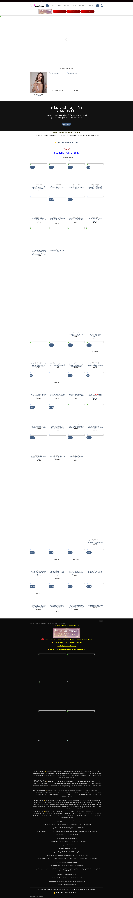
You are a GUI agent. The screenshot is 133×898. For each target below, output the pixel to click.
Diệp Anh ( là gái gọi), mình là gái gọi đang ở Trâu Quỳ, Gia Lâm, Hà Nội (76, 427)
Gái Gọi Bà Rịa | (64, 855)
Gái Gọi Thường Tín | (72, 808)
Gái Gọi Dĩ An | (62, 858)
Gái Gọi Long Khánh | (58, 869)
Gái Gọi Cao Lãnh (72, 874)
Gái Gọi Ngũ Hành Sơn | (72, 831)
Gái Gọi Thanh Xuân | (61, 808)
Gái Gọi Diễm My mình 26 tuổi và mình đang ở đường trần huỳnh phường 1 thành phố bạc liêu (57, 427)
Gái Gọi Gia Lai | (90, 781)
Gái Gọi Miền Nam (39, 790)
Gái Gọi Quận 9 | (81, 815)
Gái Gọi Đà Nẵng (62, 781)
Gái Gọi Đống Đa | (52, 802)
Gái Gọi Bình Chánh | (51, 811)
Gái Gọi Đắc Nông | (72, 781)
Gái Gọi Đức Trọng (80, 841)
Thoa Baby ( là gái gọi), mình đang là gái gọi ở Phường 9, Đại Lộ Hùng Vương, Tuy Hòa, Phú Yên (38, 606)
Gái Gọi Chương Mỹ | (88, 800)
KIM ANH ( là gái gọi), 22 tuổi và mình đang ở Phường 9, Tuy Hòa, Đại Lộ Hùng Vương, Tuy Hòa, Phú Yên (57, 573)
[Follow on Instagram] (99, 1)
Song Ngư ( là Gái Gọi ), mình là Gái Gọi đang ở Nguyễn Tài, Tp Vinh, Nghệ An (38, 573)
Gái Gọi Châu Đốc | (67, 852)
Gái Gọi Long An (48, 794)
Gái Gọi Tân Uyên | (71, 858)
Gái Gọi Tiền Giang (86, 794)
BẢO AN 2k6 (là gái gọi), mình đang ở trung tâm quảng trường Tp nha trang (57, 365)
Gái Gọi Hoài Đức (91, 802)
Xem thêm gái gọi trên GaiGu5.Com (55, 639)
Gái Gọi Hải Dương (49, 773)
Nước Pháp (96, 135)
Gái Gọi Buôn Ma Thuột (71, 834)
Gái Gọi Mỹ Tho (72, 884)
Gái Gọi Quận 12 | (79, 813)
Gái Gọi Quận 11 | (69, 813)
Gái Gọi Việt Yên (78, 821)
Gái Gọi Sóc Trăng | (67, 794)
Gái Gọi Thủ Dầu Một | (81, 858)
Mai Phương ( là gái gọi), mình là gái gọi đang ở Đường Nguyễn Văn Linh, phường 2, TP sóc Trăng (95, 187)
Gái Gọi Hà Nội (40, 773)
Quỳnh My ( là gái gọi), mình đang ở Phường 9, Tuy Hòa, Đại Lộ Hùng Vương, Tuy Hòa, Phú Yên (76, 365)
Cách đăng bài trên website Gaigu (67, 646)
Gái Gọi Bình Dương (93, 790)
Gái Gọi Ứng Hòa (82, 808)
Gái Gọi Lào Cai (89, 773)
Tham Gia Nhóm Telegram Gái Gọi (66, 153)
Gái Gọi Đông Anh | (43, 802)
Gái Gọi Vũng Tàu (83, 855)
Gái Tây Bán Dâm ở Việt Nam (41, 135)
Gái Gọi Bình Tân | (61, 811)
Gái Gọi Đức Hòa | (72, 881)
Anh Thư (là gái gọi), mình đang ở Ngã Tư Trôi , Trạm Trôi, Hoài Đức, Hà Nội (76, 187)
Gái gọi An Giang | (51, 790)
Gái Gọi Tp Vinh (72, 845)
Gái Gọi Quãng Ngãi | (56, 785)
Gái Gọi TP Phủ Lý (78, 828)
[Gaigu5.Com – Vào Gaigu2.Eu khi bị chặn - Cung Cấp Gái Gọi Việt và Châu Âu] (37, 6)
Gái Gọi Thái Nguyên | (80, 775)
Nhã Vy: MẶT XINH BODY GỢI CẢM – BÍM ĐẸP (76, 335)
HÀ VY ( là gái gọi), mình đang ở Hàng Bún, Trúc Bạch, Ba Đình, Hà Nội (38, 220)
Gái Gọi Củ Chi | (81, 811)
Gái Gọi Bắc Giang (51, 771)
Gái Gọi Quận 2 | (88, 813)
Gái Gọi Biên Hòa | (48, 869)
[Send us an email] (102, 1)
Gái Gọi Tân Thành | (73, 855)
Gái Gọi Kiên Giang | (38, 794)
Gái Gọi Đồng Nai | (75, 792)
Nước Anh (73, 135)
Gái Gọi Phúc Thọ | (47, 806)
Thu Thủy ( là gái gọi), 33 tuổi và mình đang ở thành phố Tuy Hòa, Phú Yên (95, 220)
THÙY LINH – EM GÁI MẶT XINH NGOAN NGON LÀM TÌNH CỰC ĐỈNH (94, 335)
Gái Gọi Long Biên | (55, 804)
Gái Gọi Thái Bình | (70, 775)
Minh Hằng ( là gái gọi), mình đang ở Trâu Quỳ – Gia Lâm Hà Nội (57, 457)
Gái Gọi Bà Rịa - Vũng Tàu (62, 790)
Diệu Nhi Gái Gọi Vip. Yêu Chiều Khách (57, 251)
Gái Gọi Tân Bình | (90, 815)
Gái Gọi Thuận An (92, 858)
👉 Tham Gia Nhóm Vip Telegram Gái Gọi (67, 625)
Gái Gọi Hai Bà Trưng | (81, 802)
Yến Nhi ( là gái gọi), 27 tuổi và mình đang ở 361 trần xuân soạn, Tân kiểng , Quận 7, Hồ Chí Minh (38, 365)
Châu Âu (74, 1)
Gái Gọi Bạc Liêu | (74, 790)
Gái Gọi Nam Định (40, 775)
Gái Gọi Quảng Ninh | (67, 785)
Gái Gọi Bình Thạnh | (71, 811)
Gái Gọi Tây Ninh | (76, 794)
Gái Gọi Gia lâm (61, 802)
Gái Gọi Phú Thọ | (60, 775)
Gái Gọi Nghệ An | (71, 783)
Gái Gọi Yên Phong (86, 824)
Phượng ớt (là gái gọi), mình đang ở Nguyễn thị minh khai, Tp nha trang (57, 219)
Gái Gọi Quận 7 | (63, 815)
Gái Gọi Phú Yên (92, 783)
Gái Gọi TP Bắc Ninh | (67, 824)
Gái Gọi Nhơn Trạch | (80, 869)
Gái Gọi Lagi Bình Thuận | (67, 865)
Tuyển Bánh (88, 1)
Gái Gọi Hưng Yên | (70, 773)
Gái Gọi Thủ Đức (68, 817)
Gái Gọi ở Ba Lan (53, 135)
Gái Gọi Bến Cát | (53, 858)
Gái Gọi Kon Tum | (52, 783)
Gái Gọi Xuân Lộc (70, 871)
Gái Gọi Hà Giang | (90, 771)
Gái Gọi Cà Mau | (57, 792)
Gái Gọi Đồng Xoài (72, 862)
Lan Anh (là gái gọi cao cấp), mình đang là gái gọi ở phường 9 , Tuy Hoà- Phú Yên (57, 606)
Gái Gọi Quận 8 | (72, 815)
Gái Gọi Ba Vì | (58, 800)
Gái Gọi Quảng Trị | (78, 785)
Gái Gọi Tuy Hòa (71, 848)
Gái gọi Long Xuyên (77, 852)
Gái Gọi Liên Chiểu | (61, 831)
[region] (66, 38)
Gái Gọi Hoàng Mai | (45, 804)
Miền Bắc (56, 1)
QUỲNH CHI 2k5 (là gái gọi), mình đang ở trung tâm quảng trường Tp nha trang (38, 396)
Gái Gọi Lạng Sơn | (80, 773)
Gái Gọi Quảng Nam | (45, 785)
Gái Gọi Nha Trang (72, 838)
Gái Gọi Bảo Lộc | (63, 841)
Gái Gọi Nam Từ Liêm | (93, 804)
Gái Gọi (59, 135)
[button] (66, 38)
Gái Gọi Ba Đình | (50, 800)
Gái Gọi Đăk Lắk (81, 781)
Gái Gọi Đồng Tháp (85, 792)
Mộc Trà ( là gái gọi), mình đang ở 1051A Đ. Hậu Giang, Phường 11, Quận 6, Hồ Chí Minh (76, 573)
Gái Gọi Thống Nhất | (91, 869)
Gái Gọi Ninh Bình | (50, 775)
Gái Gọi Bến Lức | (63, 881)
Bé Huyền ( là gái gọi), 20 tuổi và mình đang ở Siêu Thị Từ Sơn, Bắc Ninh (76, 458)
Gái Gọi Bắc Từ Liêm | (67, 800)
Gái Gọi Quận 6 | (55, 815)
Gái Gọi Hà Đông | (71, 802)
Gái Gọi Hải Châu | (51, 831)
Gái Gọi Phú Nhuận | (41, 813)
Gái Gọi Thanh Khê (92, 831)
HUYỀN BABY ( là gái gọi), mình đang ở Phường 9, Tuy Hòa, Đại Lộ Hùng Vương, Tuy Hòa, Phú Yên (76, 606)
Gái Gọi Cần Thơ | (66, 792)
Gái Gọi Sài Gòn (57, 794)
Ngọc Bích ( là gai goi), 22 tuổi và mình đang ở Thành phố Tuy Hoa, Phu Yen (57, 187)
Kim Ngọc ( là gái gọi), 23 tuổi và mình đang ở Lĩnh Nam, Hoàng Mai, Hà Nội (95, 365)
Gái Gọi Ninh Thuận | (81, 783)
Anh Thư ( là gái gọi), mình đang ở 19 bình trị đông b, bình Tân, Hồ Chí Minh (76, 220)
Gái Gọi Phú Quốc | (68, 877)
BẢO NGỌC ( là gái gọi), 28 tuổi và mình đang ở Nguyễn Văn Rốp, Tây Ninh (95, 427)
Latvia (63, 135)
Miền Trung (68, 1)
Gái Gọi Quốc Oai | (57, 806)
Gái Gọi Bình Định (52, 781)
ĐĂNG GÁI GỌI (81, 1)
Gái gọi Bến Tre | (83, 790)
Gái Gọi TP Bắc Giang (67, 821)
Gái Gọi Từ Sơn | (77, 824)
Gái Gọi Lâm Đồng (61, 783)
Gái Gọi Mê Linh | (64, 804)
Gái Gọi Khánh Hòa (42, 783)
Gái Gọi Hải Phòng (60, 773)
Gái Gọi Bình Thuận (47, 792)
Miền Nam (62, 1)
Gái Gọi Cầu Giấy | (78, 800)
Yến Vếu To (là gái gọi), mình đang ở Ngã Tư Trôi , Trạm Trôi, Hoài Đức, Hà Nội (95, 542)
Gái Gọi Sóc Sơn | (66, 806)
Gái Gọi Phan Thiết (79, 865)
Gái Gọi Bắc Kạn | (61, 771)
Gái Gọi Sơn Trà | (83, 831)
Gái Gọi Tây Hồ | (83, 806)
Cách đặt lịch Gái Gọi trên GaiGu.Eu (67, 893)
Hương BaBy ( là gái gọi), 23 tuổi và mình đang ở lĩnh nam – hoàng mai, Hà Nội (57, 396)
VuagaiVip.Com (70, 639)
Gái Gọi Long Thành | (69, 869)
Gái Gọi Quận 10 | (60, 813)
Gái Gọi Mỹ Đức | (83, 804)
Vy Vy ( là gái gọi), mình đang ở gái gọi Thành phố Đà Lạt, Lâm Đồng (95, 572)
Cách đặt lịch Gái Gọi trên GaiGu (67, 142)
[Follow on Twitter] (100, 1)
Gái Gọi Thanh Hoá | (88, 785)
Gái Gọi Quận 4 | (37, 815)
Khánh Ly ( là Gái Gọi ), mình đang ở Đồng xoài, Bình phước (95, 606)
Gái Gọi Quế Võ (57, 824)
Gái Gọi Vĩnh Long (67, 796)
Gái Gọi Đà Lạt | (72, 841)
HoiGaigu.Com (78, 639)
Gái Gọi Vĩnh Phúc (71, 777)
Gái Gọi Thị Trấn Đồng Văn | (67, 828)
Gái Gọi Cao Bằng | (81, 771)
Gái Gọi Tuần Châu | (91, 775)
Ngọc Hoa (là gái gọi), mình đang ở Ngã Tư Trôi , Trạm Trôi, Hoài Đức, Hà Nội (38, 458)
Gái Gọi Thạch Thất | (93, 806)
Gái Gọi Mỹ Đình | (73, 804)
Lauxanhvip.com (87, 639)
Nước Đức (84, 135)
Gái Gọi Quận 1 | (51, 813)
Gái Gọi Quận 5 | (46, 815)
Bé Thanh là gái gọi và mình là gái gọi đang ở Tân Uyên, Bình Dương (38, 427)
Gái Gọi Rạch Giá (77, 877)
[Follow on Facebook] (98, 1)
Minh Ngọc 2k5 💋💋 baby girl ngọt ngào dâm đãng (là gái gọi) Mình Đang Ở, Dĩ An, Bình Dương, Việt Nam (95, 396)
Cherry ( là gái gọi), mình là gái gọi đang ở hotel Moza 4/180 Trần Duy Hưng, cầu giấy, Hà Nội (38, 187)
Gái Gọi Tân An (81, 881)
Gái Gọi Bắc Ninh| (70, 771)
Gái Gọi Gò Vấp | (90, 811)
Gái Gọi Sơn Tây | (75, 806)
